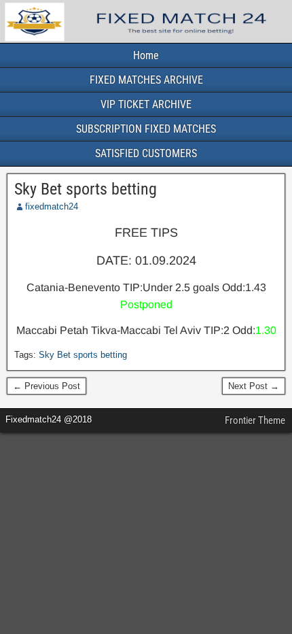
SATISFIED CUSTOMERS (146, 153)
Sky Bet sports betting (85, 189)
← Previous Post (46, 386)
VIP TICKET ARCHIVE (146, 104)
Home (146, 55)
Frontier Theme (255, 420)
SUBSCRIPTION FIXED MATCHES (146, 128)
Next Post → (253, 386)
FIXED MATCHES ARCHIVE (146, 79)
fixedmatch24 (51, 206)
